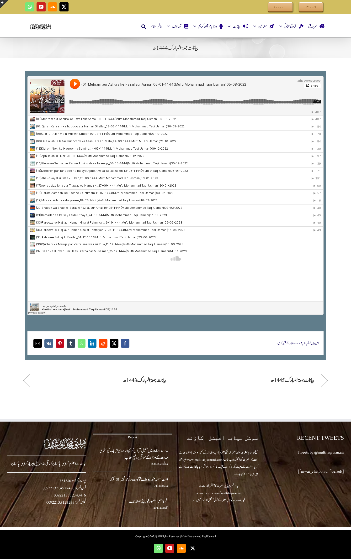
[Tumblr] (70, 343)
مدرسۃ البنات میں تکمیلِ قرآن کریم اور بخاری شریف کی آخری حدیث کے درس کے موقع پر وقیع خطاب (134, 454)
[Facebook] (125, 343)
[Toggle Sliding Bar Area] (4, 4)
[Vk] (48, 343)
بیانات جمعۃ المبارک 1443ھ (144, 380)
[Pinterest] (59, 343)
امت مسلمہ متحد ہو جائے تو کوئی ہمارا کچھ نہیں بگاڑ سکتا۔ (138, 479)
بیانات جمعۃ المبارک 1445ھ (292, 380)
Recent (132, 437)
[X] (114, 343)
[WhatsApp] (81, 343)
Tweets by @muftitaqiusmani (320, 452)
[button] (143, 26)
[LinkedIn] (92, 343)
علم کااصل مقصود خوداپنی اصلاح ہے (148, 501)
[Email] (37, 343)
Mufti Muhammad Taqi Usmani (198, 536)
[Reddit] (103, 343)
